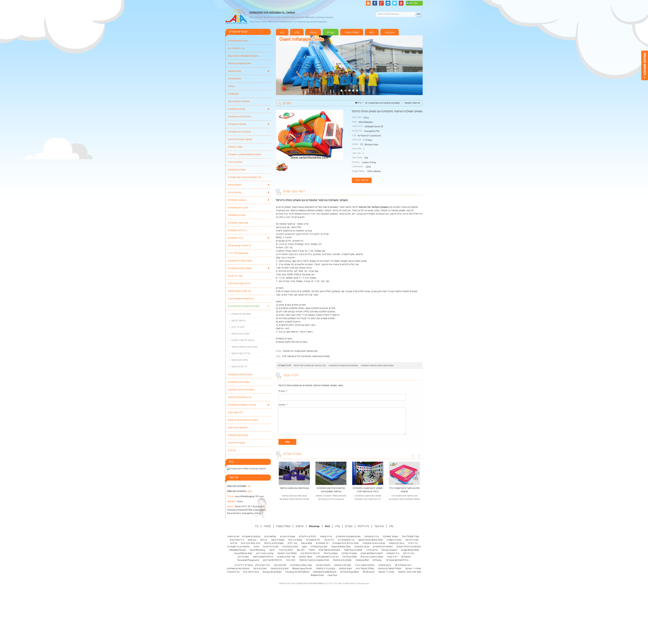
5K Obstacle (368, 572)
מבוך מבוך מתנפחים (238, 223)
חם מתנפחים (234, 79)
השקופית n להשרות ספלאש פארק (244, 154)
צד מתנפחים (322, 543)
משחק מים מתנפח (342, 560)
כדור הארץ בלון (262, 565)
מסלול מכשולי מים (365, 568)
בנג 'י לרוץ (292, 543)
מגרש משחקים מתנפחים (348, 536)
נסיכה (256, 546)
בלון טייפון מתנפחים (238, 207)
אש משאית (233, 94)
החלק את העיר (235, 162)
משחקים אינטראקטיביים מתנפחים (343, 366)
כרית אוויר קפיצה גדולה (239, 245)
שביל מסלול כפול (410, 536)
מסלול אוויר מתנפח (287, 553)
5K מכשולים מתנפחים (239, 101)
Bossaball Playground (248, 560)
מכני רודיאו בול (235, 276)
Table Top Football (353, 550)
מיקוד (272, 550)
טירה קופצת (326, 536)
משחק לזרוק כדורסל (274, 543)
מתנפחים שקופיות (237, 124)
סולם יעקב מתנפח (239, 360)
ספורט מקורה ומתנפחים (240, 261)
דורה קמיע (392, 557)
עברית (414, 3)
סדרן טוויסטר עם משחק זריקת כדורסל (310, 366)
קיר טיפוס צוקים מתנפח (239, 397)
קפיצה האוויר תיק (265, 553)
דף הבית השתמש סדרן (327, 557)
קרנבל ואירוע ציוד (236, 443)
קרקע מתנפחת (361, 546)
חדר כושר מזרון (235, 412)
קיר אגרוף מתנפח (239, 366)
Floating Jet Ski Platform (297, 572)
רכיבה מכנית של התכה (239, 283)
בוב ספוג (252, 540)
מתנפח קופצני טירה (364, 565)
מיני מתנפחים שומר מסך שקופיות (244, 177)
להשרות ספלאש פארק (372, 553)
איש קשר (389, 32)
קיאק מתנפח (384, 565)
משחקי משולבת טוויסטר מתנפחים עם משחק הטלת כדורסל (307, 385)
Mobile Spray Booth (302, 568)
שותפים (300, 526)
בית (282, 32)
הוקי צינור (290, 560)
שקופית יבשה (277, 540)
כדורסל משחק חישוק (263, 557)
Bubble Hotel (317, 575)
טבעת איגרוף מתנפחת (374, 543)
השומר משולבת (390, 536)
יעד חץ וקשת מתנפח (240, 353)
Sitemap (314, 526)
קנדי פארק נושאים (286, 557)
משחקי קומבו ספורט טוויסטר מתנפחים (377, 366)
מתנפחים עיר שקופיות (238, 546)
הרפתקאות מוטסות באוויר (241, 299)
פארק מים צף (260, 568)
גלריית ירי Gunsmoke (238, 253)
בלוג (391, 526)
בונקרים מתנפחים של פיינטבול (243, 420)
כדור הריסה (408, 553)
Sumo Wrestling (257, 550)
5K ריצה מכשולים (403, 565)
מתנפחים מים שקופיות (239, 132)
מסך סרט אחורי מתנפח (409, 572)
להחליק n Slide (235, 147)
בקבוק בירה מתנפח (325, 568)
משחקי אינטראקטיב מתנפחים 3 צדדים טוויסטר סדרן (306, 356)
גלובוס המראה (323, 565)
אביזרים (232, 450)
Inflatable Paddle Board (324, 572)
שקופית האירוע (287, 536)
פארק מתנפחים (290, 546)
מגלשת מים (270, 536)
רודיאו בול (329, 540)
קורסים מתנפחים (236, 109)
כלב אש (300, 550)
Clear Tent (332, 575)
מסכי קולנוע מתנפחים (301, 565)
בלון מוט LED (280, 565)
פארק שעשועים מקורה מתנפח (314, 560)
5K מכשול (406, 557)
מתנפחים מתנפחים (383, 546)
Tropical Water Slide (340, 546)
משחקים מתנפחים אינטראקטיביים (243, 306)
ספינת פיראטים (271, 546)
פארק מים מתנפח (280, 568)
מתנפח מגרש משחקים (238, 568)
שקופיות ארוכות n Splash (240, 139)
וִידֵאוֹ (371, 32)
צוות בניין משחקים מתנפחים (242, 405)
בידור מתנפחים (235, 238)
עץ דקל (263, 540)
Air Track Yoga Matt (349, 572)
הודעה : (282, 405)
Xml (327, 526)
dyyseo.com (364, 584)
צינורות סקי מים (251, 572)
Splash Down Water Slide (370, 540)
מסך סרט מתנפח (342, 565)
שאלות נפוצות (352, 32)
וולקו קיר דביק (238, 327)
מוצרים (330, 32)
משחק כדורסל (331, 553)
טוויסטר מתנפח (238, 320)
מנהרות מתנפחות (237, 215)
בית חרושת (363, 526)
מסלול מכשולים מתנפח (389, 568)
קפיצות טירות (234, 192)
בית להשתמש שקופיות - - (398, 560)
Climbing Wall (362, 560)
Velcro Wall (306, 543)
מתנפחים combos (237, 200)
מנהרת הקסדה (394, 540)
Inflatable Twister (237, 550)
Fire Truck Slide (350, 557)
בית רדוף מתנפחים (237, 230)
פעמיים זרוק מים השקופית (345, 543)
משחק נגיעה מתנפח (240, 334)
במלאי (231, 86)
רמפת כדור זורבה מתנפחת (241, 390)
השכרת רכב (243, 557)
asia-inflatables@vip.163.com (249, 496)
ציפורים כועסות (396, 543)
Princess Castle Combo (372, 557)
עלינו (296, 32)
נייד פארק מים (237, 540)
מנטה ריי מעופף (413, 568)
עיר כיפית (413, 543)
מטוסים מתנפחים (237, 170)
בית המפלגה (392, 553)
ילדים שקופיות (313, 540)
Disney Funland (389, 550)
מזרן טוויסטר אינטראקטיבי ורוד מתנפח (300, 351)
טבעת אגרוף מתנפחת (241, 314)
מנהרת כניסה (411, 540)
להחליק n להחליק (307, 536)
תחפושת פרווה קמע (238, 427)
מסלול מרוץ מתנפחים (238, 382)
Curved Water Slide (243, 553)
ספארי (311, 550)
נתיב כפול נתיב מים (250, 543)
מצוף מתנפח (345, 568)
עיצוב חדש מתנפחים (238, 41)
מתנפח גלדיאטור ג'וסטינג (242, 340)
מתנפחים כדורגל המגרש (409, 546)
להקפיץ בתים (234, 185)
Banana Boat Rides (272, 572)
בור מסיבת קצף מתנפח (239, 291)
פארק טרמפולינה (318, 546)
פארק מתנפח (234, 71)
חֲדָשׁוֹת (313, 32)
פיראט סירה (372, 550)
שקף (304, 546)
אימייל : (282, 391)
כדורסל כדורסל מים (310, 553)
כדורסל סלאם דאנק (272, 560)
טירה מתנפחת (371, 536)
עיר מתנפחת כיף (236, 48)
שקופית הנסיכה (349, 553)
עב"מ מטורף (233, 572)
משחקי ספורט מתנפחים (240, 268)
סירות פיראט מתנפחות (239, 116)
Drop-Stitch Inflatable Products (243, 56)
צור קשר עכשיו (361, 180)
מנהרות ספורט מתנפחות (240, 374)
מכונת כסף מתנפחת (238, 435)
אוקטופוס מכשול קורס (329, 550)
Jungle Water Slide (410, 550)
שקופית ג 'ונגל (295, 540)
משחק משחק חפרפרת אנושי (244, 347)
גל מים (233, 543)
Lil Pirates (377, 560)
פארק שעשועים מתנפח (239, 63)
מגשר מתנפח (305, 557)
